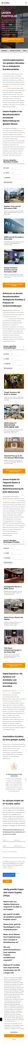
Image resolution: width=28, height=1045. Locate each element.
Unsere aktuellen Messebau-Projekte (10, 161)
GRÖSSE (7, 172)
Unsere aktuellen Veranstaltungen (9, 347)
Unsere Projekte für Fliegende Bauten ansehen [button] (14, 665)
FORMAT (7, 358)
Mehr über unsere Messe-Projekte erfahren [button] (14, 285)
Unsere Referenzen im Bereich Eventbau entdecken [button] (14, 471)
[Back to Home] (5, 3)
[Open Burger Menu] (26, 3)
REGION (7, 168)
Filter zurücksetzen (8, 182)
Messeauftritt (20, 128)
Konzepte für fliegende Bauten (10, 501)
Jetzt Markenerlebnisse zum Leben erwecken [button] (12, 40)
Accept (14, 1035)
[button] (25, 779)
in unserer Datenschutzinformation (10, 867)
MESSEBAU (4, 50)
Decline (14, 1039)
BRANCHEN (7, 177)
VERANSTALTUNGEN (15, 50)
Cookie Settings (14, 1032)
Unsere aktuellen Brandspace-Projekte (11, 541)
